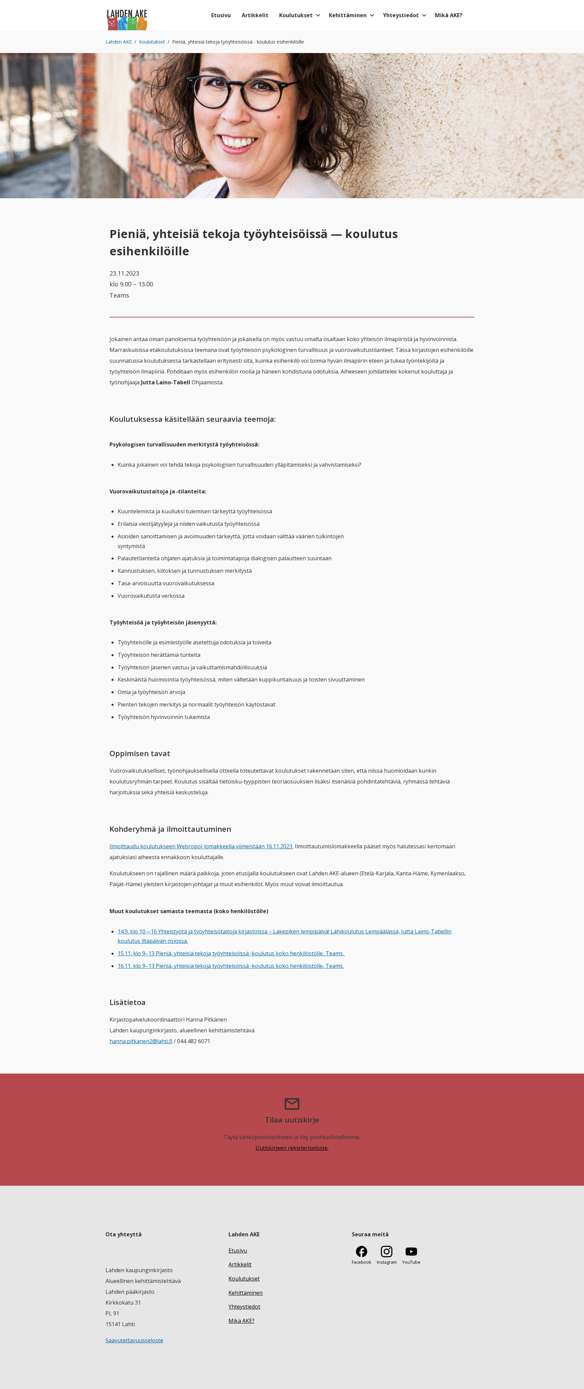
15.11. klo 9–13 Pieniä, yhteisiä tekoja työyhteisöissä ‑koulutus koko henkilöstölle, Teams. (231, 953)
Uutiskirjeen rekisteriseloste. (292, 1148)
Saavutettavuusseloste (134, 1340)
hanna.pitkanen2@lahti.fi (141, 1041)
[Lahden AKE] (126, 15)
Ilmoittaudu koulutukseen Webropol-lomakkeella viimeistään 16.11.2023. (201, 846)
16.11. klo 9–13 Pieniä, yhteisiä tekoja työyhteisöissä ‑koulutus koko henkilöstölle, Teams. (231, 966)
